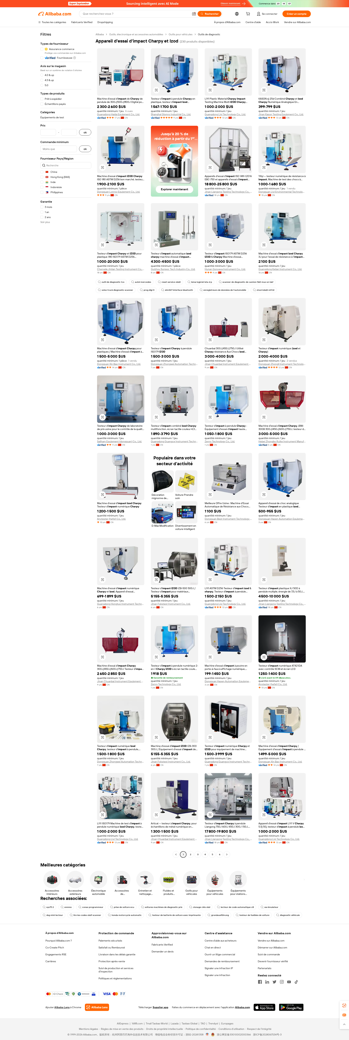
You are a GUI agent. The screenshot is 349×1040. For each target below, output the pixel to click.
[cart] (248, 14)
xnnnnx (68, 907)
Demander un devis (163, 951)
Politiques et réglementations (115, 978)
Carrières (50, 961)
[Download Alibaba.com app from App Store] (264, 1007)
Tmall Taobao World (157, 1023)
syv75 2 (50, 907)
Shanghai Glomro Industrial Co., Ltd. (171, 114)
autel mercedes (143, 282)
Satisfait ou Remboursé (112, 947)
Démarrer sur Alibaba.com (272, 947)
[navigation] (65, 445)
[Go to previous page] (176, 854)
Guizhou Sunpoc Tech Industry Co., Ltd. (173, 269)
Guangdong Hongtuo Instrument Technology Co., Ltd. (120, 603)
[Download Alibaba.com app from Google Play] (291, 1007)
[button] (194, 14)
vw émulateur (271, 907)
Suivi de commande (269, 954)
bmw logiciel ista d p (201, 282)
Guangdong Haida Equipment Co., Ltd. (118, 114)
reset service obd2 (171, 282)
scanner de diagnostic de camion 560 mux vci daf (247, 282)
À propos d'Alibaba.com (59, 933)
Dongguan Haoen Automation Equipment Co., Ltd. (282, 518)
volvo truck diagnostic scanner (117, 290)
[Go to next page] (227, 854)
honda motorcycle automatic (127, 915)
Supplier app (160, 1007)
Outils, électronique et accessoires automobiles (136, 34)
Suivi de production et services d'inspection (116, 970)
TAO (202, 1023)
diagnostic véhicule (290, 915)
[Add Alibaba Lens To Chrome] (97, 1007)
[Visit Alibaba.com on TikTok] (296, 982)
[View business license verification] (207, 1034)
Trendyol (213, 1023)
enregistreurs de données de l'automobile (224, 290)
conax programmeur (92, 907)
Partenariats (264, 968)
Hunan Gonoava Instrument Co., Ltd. (225, 269)
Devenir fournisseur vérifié (273, 961)
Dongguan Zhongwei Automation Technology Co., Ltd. (174, 364)
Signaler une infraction (217, 975)
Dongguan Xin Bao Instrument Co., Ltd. (119, 364)
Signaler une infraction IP (219, 968)
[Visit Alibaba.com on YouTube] (289, 982)
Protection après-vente (112, 961)
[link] (344, 1005)
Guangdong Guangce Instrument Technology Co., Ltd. (174, 441)
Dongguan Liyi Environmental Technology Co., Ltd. (282, 191)
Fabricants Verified (162, 944)
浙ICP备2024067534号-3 (267, 1034)
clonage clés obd (201, 907)
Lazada (174, 1023)
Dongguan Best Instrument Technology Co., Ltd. (228, 518)
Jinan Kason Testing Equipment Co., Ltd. (281, 114)
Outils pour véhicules (180, 34)
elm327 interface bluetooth (179, 290)
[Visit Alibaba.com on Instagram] (282, 982)
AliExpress (123, 1023)
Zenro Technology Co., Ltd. (220, 441)
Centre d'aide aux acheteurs (220, 940)
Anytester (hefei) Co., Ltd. (111, 518)
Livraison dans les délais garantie (117, 954)
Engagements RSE (55, 954)
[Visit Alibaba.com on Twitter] (274, 982)
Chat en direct (213, 947)
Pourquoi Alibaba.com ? (58, 940)
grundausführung (220, 915)
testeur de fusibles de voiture (254, 915)
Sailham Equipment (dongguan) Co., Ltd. (119, 441)
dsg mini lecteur (54, 915)
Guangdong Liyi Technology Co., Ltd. (225, 114)
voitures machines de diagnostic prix (163, 907)
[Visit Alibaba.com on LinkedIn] (267, 982)
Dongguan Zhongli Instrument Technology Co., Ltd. (282, 364)
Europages (227, 1023)
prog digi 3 (149, 290)
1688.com (137, 1023)
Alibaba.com (242, 1007)
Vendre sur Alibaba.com (271, 940)
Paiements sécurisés (110, 940)
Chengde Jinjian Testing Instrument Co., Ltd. (120, 269)
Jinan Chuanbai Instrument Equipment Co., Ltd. (228, 364)
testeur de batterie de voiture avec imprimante (176, 915)
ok (85, 132)
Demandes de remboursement (222, 961)
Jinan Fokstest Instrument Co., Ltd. (170, 603)
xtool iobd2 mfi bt (265, 290)
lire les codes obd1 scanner (87, 915)
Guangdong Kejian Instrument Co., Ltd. (280, 269)
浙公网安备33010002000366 (234, 1034)
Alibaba (100, 34)
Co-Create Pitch (54, 947)
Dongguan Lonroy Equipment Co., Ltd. (118, 191)
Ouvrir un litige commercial (220, 954)
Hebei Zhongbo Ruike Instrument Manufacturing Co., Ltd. (282, 441)
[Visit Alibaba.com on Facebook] (260, 982)
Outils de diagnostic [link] (209, 34)
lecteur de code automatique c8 (237, 907)
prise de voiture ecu (124, 907)
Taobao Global (189, 1023)
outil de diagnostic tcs (113, 282)
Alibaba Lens (62, 1007)
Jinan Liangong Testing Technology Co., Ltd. (228, 191)
